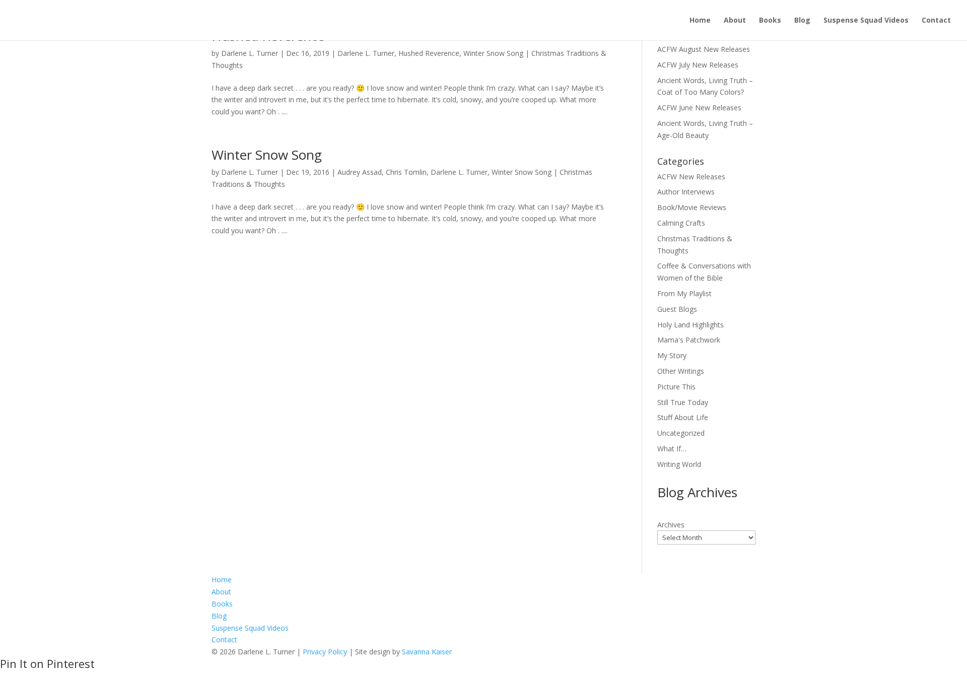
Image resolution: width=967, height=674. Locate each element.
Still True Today (682, 402)
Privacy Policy (325, 651)
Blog (802, 21)
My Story (671, 355)
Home (700, 21)
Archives (670, 524)
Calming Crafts (681, 223)
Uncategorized (681, 433)
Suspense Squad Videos (866, 21)
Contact (936, 21)
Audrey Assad (359, 172)
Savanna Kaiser (427, 651)
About (735, 21)
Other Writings (680, 371)
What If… (671, 448)
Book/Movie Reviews (691, 207)
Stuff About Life (682, 417)
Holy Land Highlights (690, 324)
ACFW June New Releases (699, 107)
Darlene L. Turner (249, 53)
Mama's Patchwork (688, 340)
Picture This (676, 386)
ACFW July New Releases (697, 65)
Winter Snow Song (493, 53)
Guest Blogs (677, 309)
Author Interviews (686, 191)
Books (770, 21)
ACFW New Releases (691, 176)
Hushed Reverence (428, 53)
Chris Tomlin (406, 172)
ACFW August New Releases (703, 49)
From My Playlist (684, 293)
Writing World (679, 464)
